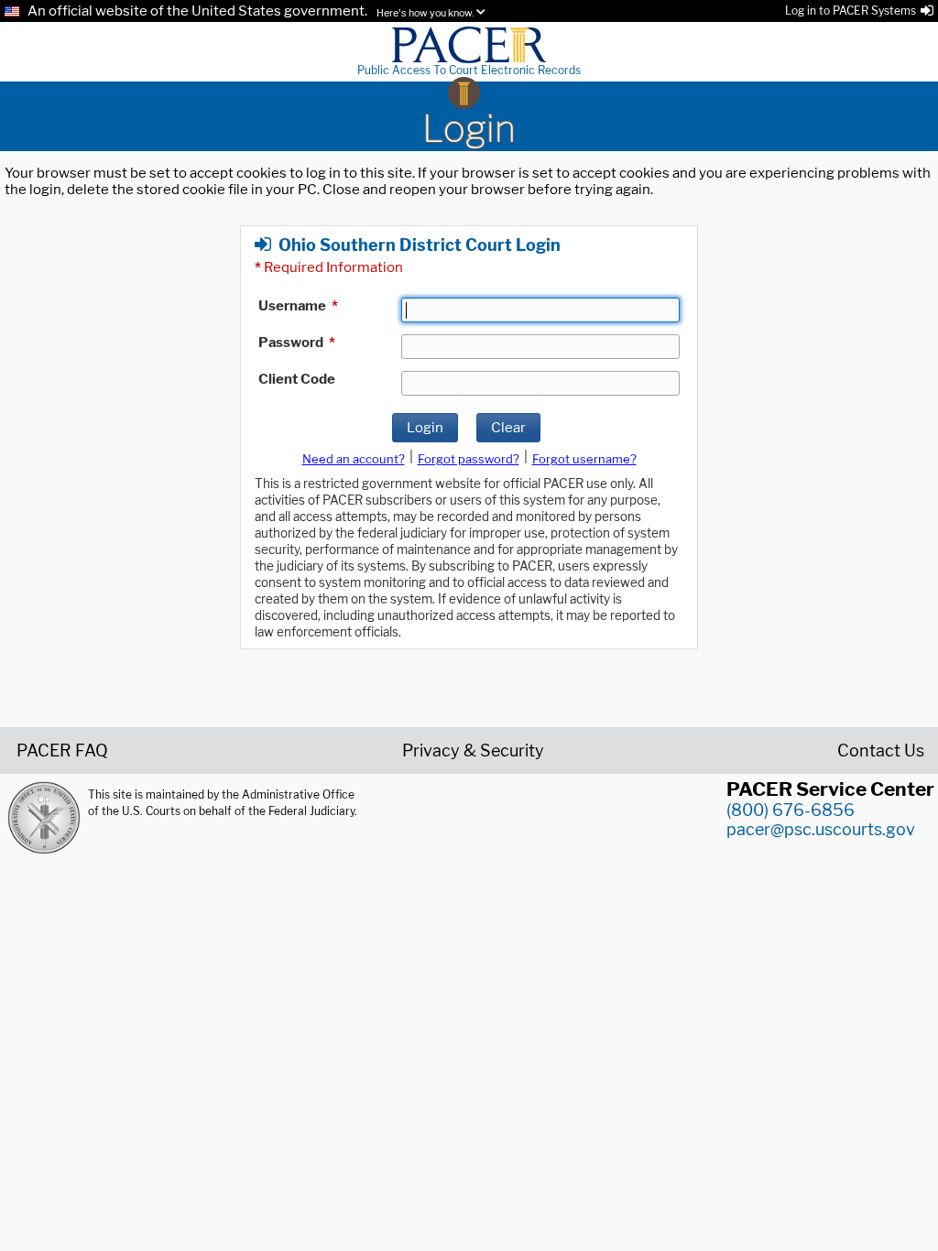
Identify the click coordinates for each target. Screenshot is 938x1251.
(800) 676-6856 (790, 810)
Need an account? (353, 458)
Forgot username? (584, 458)
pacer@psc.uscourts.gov (820, 829)
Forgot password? (468, 458)
